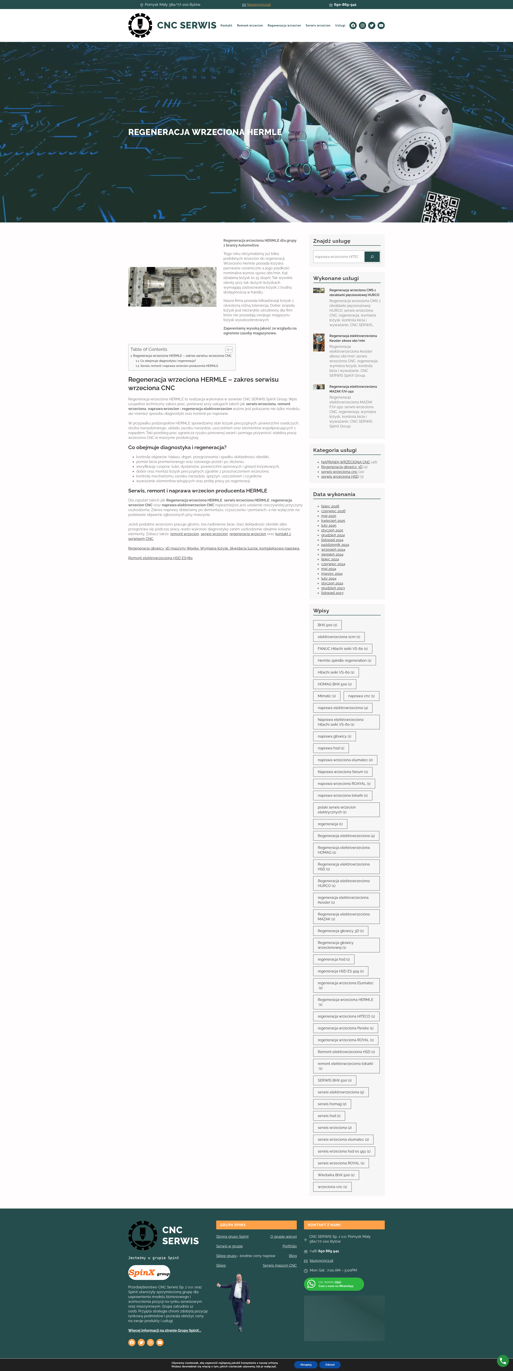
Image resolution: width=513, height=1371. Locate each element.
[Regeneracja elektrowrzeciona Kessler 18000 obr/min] (318, 342)
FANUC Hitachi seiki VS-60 (343, 648)
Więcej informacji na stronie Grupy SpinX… (164, 1330)
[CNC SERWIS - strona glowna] (140, 25)
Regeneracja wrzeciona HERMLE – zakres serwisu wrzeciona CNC (182, 356)
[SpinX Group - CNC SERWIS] (149, 1272)
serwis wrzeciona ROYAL (341, 1163)
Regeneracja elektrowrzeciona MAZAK (344, 916)
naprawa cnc (361, 696)
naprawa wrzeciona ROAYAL (344, 783)
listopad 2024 (332, 540)
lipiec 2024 (330, 559)
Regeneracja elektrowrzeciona (346, 836)
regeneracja (330, 824)
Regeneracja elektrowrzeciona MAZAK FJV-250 (353, 389)
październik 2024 (335, 545)
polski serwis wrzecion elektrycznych (337, 809)
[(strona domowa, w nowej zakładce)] (143, 1236)
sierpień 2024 (332, 554)
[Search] (372, 257)
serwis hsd (329, 1116)
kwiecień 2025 (333, 521)
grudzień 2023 (333, 588)
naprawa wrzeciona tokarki (343, 795)
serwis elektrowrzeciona (341, 1092)
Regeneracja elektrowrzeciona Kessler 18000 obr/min (353, 338)
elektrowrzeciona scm (339, 637)
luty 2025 (328, 525)
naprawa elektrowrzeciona (343, 708)
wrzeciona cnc (332, 1187)
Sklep (221, 1265)
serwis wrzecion (214, 534)
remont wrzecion (184, 534)
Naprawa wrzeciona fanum (343, 772)
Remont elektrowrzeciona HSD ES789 (160, 558)
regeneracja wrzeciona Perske (346, 1028)
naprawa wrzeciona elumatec (345, 760)
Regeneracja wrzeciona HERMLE (345, 1002)
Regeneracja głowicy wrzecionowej (335, 945)
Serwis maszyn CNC (280, 1265)
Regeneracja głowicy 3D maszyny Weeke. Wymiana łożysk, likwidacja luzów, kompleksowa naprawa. (214, 548)
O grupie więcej (283, 1236)
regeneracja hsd (334, 959)
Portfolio (290, 1246)
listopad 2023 (332, 593)
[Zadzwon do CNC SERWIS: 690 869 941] (503, 1361)
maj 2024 (328, 569)
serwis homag (332, 1104)
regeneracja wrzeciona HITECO (346, 1016)
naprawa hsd (331, 748)
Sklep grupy (226, 1256)
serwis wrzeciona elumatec (343, 1139)
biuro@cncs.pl (259, 4)
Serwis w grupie (229, 1246)
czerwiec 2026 (333, 511)
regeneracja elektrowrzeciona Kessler (343, 899)
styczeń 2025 (332, 530)
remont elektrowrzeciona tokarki (345, 1066)
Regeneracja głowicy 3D (342, 467)
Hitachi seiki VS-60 (336, 672)
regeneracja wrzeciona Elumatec (346, 985)
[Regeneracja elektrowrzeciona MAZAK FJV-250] (318, 386)
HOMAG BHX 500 (335, 684)
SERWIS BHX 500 (335, 1080)
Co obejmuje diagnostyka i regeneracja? (168, 360)
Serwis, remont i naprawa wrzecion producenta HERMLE (179, 365)
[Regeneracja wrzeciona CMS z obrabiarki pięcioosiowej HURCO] (318, 290)
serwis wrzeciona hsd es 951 (344, 1151)
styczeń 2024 (332, 583)
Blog (293, 1256)
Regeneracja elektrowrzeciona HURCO (344, 883)
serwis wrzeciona (335, 1127)
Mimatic (327, 696)
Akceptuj (306, 1365)
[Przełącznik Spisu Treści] (227, 349)
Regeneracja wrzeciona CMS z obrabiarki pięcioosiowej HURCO (354, 292)
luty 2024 (328, 578)
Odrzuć (330, 1365)
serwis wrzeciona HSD (340, 476)
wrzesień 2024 (333, 549)
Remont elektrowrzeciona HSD (346, 1052)
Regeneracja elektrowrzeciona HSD (344, 866)
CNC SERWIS (187, 25)
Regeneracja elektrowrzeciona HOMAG (344, 849)
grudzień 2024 (333, 535)
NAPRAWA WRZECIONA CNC (345, 462)
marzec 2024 (332, 573)
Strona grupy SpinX (232, 1236)
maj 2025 (328, 516)
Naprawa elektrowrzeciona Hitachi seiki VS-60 (341, 722)
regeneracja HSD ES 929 (341, 971)
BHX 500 (327, 625)
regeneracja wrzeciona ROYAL (346, 1040)
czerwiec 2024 (333, 564)
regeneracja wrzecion (248, 534)
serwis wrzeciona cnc (339, 472)
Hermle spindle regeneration (344, 660)
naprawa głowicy (334, 736)
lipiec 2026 (330, 506)
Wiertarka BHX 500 (336, 1175)
